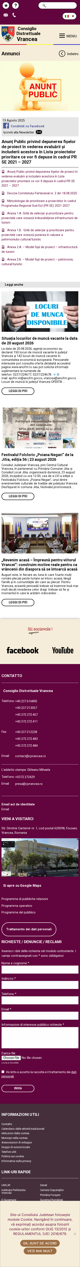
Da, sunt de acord (40, 1243)
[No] (75, 1234)
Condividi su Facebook (27, 126)
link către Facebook (23, 648)
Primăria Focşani (50, 1195)
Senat (43, 1185)
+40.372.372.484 (26, 746)
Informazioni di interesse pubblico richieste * (32, 1025)
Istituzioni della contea (15, 1133)
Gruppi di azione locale (15, 1147)
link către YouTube (63, 648)
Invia (18, 1088)
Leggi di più (18, 391)
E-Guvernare (8, 1199)
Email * (6, 1009)
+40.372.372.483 (26, 739)
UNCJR (5, 1185)
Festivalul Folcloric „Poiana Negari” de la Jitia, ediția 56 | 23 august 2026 (37, 457)
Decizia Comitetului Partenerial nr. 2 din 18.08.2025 (42, 193)
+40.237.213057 (26, 708)
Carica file (8, 1053)
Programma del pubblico (18, 912)
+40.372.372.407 (26, 715)
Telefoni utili (8, 1151)
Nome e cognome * (15, 963)
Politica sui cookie (12, 1156)
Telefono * (8, 994)
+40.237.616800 (26, 701)
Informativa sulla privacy (16, 1161)
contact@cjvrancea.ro (30, 756)
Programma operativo (16, 906)
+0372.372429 (25, 777)
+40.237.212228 (26, 732)
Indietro (72, 54)
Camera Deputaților (52, 1190)
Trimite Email (7, 15)
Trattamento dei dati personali (29, 929)
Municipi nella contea (14, 1138)
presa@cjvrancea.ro (29, 784)
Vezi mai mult (40, 1251)
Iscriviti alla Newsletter (18, 132)
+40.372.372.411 (26, 721)
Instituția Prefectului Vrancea (13, 1191)
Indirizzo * (8, 978)
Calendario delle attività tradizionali (22, 1128)
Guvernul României (51, 1199)
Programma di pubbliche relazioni (24, 899)
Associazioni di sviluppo (16, 1142)
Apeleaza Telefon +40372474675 (15, 15)
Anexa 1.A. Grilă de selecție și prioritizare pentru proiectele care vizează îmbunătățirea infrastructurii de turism (39, 218)
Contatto (6, 1124)
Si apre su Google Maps (22, 886)
